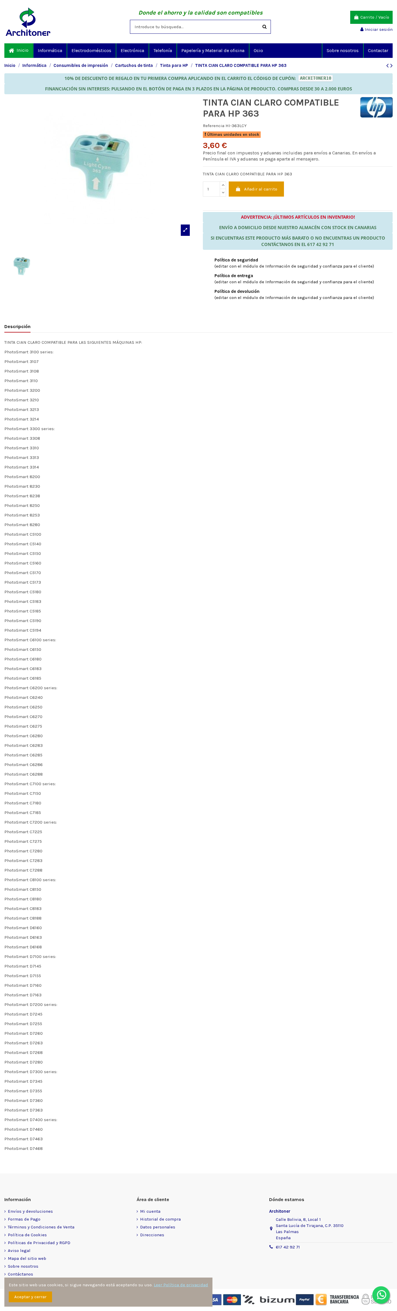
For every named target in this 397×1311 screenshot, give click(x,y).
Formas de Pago (24, 1219)
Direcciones (152, 1234)
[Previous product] (388, 66)
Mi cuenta (150, 1211)
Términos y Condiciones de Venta (41, 1227)
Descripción (17, 326)
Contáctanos (20, 1274)
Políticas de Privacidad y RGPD (39, 1242)
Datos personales (157, 1227)
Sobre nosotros (23, 1266)
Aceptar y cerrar (30, 1296)
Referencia (213, 125)
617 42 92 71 (288, 1247)
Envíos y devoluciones (30, 1211)
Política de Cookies (27, 1234)
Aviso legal (19, 1250)
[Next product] (391, 66)
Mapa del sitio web (27, 1258)
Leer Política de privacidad (181, 1284)
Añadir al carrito (260, 189)
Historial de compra (160, 1219)
